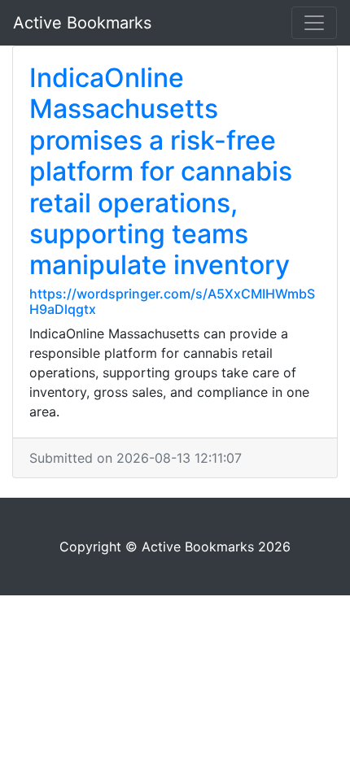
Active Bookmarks (82, 23)
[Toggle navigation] (314, 23)
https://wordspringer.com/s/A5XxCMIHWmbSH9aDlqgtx (172, 301)
